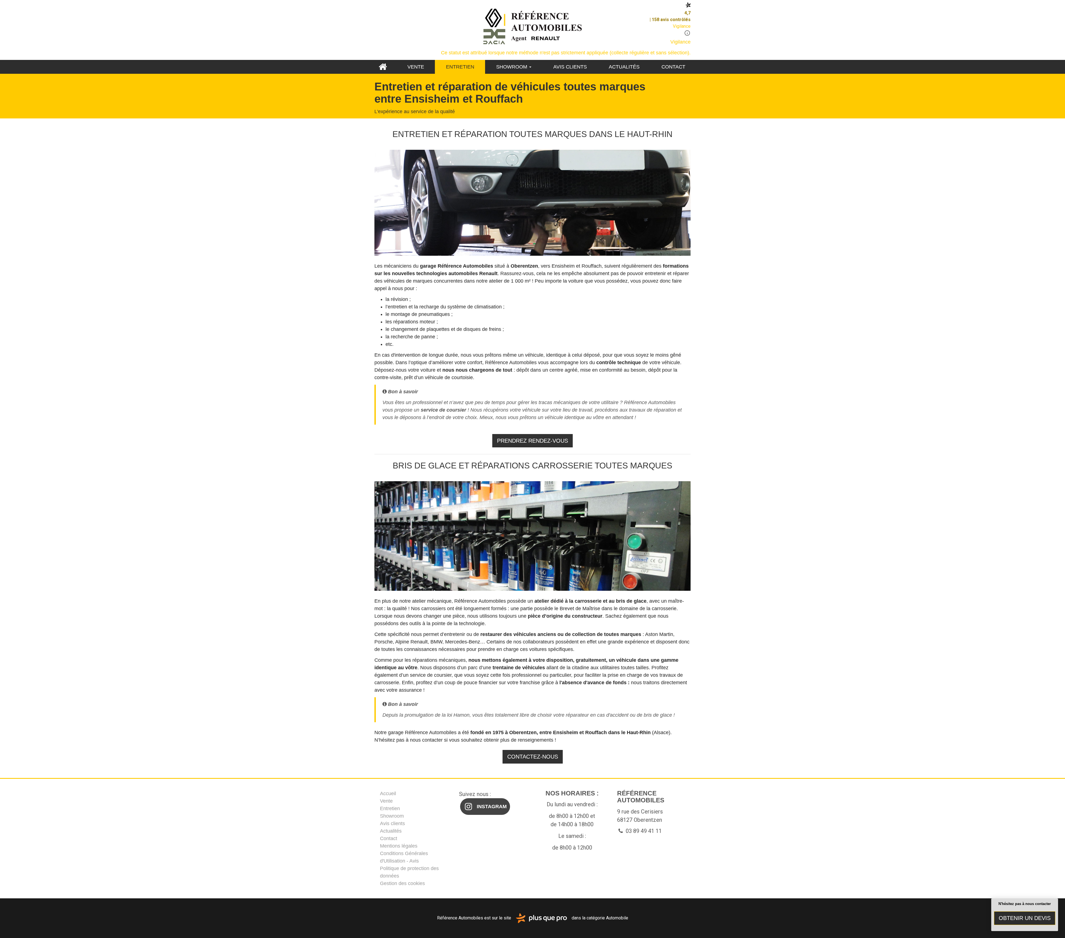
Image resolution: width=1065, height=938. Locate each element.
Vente (415, 67)
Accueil (382, 67)
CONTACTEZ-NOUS (532, 757)
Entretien (460, 67)
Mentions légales (398, 846)
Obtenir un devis (1025, 918)
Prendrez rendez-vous (532, 441)
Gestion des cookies (402, 883)
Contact (673, 67)
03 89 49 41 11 (643, 831)
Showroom (512, 67)
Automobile (617, 917)
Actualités (624, 67)
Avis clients (570, 67)
